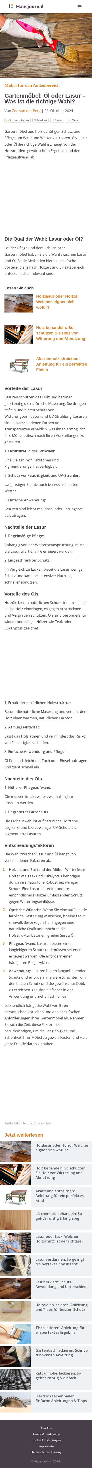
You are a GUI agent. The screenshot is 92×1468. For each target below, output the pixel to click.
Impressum (46, 1446)
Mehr (75, 120)
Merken (42, 120)
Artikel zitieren (19, 120)
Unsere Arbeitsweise (46, 1434)
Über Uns (46, 1428)
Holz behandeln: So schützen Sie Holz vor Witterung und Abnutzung (60, 333)
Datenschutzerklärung (46, 1452)
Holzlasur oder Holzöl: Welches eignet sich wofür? (57, 302)
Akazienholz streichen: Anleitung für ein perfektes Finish (61, 364)
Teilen (59, 120)
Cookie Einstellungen (46, 1440)
